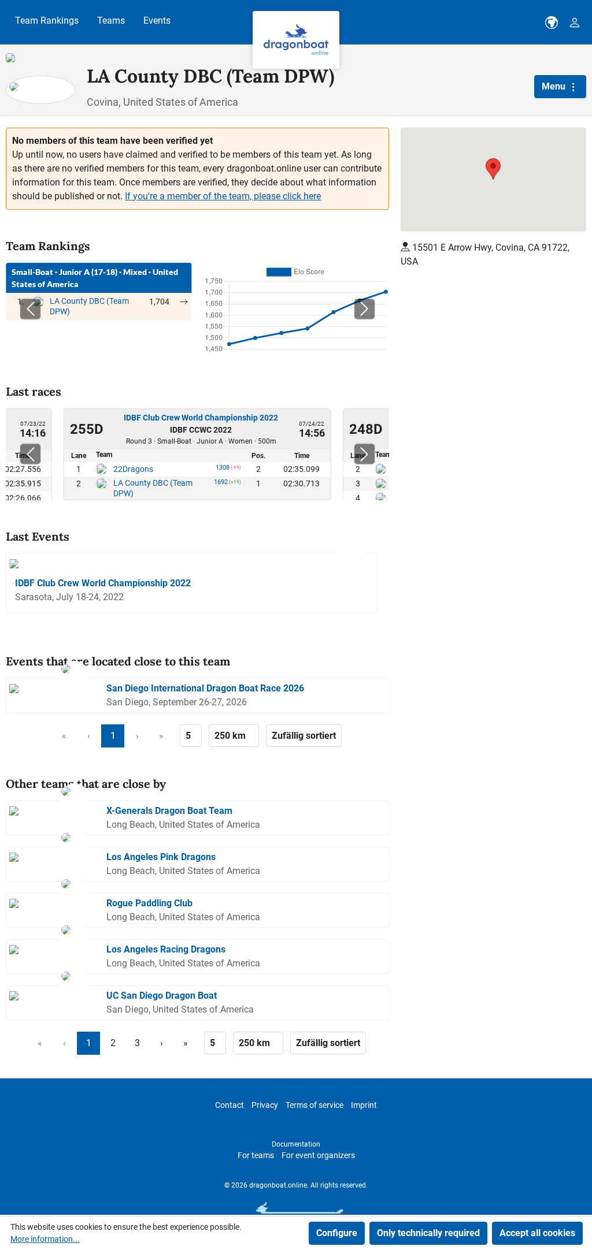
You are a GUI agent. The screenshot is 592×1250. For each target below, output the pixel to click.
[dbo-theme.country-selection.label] (551, 22)
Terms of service (314, 1105)
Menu (555, 86)
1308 (223, 469)
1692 (221, 484)
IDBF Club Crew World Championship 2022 (201, 417)
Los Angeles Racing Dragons (165, 949)
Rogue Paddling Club (149, 903)
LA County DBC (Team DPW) (153, 488)
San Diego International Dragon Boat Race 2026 (205, 688)
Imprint (364, 1105)
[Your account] (574, 22)
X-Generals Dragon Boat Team (169, 810)
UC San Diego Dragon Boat (161, 995)
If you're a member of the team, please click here (223, 196)
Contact (229, 1105)
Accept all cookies (537, 1232)
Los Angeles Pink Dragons (161, 856)
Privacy (264, 1105)
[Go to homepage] (296, 40)
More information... (45, 1239)
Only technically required (428, 1232)
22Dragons (133, 469)
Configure (336, 1232)
